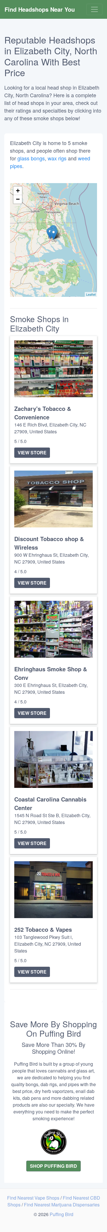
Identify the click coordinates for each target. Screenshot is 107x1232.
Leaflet (91, 294)
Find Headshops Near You (40, 9)
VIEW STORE (32, 452)
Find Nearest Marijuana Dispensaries (62, 1204)
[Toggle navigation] (94, 9)
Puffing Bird (61, 1214)
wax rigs (57, 158)
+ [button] (18, 190)
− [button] (18, 199)
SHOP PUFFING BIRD (53, 1166)
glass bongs (31, 158)
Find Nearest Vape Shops (33, 1197)
